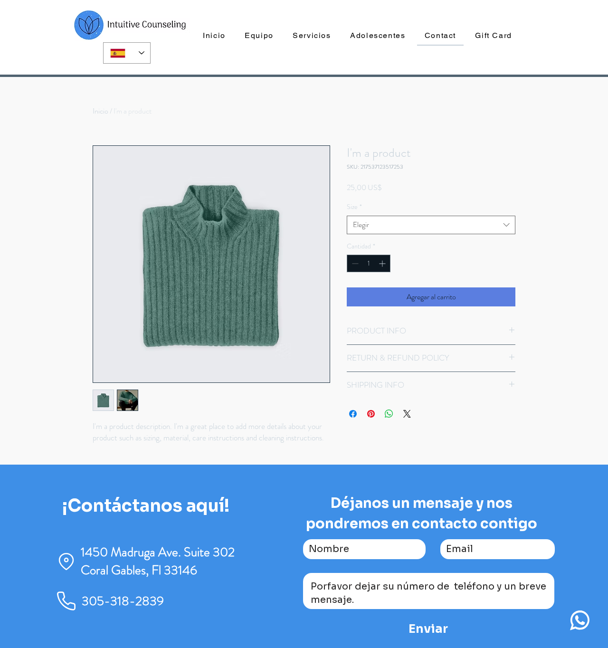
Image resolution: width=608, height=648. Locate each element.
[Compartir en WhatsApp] (389, 413)
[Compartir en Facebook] (353, 413)
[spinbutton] (368, 263)
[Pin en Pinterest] (371, 413)
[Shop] (579, 619)
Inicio (100, 110)
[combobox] (431, 225)
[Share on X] (407, 413)
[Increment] (383, 263)
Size (354, 206)
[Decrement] (354, 263)
